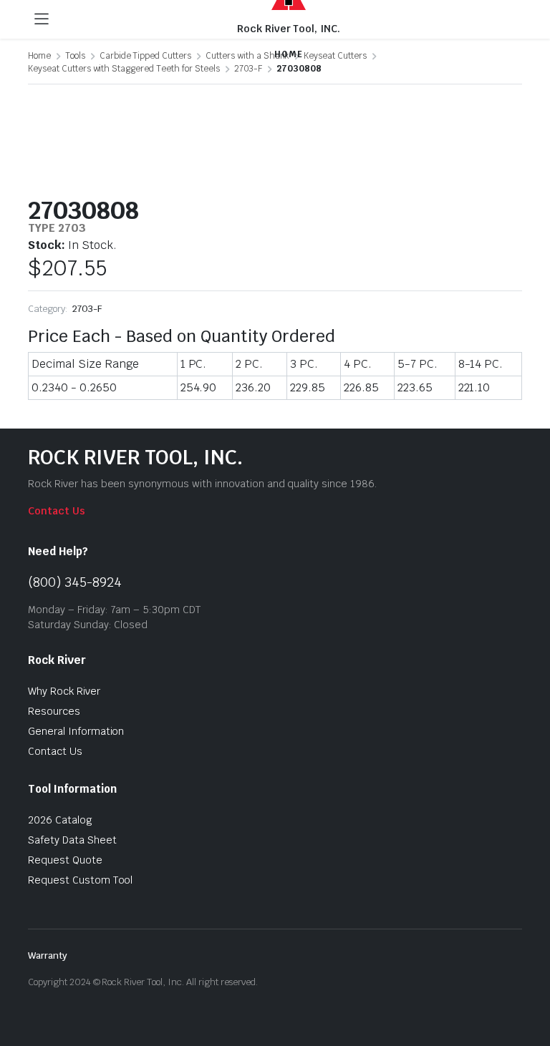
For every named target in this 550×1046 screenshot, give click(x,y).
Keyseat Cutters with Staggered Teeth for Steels (124, 68)
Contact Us (56, 510)
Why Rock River (64, 691)
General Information (76, 731)
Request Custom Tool (80, 880)
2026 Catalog (60, 819)
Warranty (47, 955)
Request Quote (65, 860)
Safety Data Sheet (72, 840)
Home (39, 56)
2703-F (248, 68)
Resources (54, 711)
